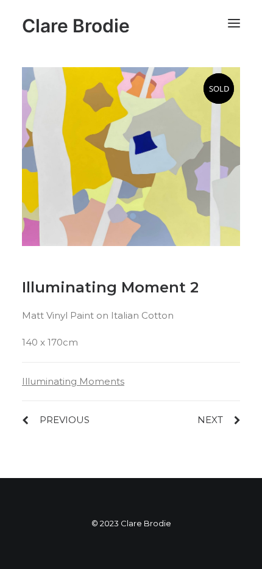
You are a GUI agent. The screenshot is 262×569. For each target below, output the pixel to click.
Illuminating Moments (73, 381)
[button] (234, 23)
